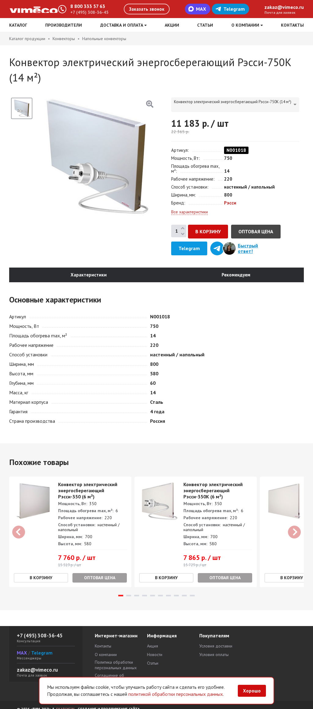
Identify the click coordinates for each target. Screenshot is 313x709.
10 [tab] (192, 595)
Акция (152, 646)
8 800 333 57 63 (87, 6)
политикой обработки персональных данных (175, 694)
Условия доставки (215, 646)
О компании (106, 654)
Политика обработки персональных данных (116, 664)
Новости (154, 654)
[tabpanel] (70, 532)
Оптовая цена (255, 231)
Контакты (292, 25)
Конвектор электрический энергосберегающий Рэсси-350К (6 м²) (213, 490)
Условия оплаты (214, 654)
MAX (201, 9)
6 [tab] (160, 595)
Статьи (205, 25)
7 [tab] (168, 595)
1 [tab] (120, 595)
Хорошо (252, 691)
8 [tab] (176, 595)
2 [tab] (128, 595)
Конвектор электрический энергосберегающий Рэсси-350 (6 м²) (87, 490)
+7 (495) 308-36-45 (89, 12)
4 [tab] (144, 595)
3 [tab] (136, 595)
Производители (63, 25)
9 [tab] (184, 595)
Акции (172, 25)
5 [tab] (152, 595)
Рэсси (230, 203)
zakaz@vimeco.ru (284, 7)
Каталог (18, 25)
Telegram (234, 9)
